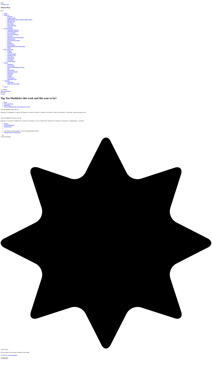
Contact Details (11, 18)
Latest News (10, 57)
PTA (8, 68)
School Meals (10, 70)
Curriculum (7, 80)
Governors (10, 36)
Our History (10, 22)
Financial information (12, 34)
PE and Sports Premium (13, 40)
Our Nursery (10, 24)
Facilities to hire (11, 55)
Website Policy (8, 126)
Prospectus (10, 43)
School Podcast (11, 61)
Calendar (9, 52)
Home (5, 13)
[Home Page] (5, 4)
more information (12, 355)
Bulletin (9, 51)
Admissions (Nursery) (13, 30)
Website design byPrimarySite (12, 132)
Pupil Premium (11, 45)
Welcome (9, 16)
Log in (5, 86)
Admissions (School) (12, 31)
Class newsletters (11, 54)
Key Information (8, 28)
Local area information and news (15, 67)
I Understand (4, 358)
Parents (6, 63)
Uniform (9, 76)
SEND (9, 48)
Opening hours (11, 39)
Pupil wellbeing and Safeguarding (16, 46)
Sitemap (6, 123)
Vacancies (10, 27)
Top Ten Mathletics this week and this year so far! (17, 106)
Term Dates (10, 73)
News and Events (8, 49)
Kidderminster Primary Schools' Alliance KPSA (19, 19)
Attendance (10, 64)
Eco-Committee (11, 33)
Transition (10, 74)
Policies (9, 42)
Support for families (12, 71)
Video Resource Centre (13, 83)
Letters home (10, 58)
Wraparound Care (12, 79)
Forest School (10, 66)
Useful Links (10, 77)
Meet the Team (11, 21)
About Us (6, 15)
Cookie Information (9, 125)
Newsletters (10, 60)
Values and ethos (11, 25)
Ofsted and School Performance (15, 37)
